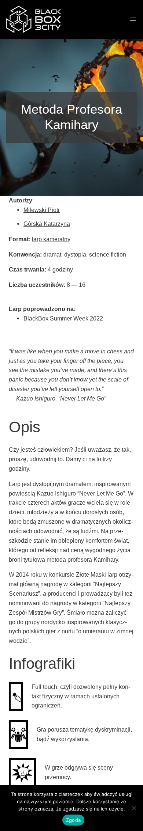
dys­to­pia (75, 254)
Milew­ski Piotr (41, 209)
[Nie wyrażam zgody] (134, 808)
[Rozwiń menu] (132, 19)
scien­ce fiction (107, 254)
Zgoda (73, 820)
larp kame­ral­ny (51, 239)
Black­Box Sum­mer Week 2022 (63, 318)
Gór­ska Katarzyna (46, 223)
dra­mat (52, 254)
